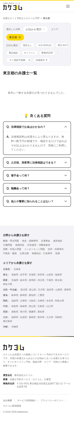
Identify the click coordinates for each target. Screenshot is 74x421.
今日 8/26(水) (45, 45)
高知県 (41, 311)
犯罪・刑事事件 (56, 249)
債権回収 (19, 245)
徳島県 (14, 311)
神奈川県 (7, 284)
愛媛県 (32, 311)
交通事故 (45, 240)
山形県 (49, 274)
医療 (57, 253)
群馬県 (32, 280)
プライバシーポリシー (52, 400)
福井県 (50, 289)
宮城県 (32, 274)
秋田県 (41, 274)
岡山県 (32, 306)
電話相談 (13, 53)
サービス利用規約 (26, 400)
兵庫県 (41, 300)
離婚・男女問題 (11, 240)
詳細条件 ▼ (42, 60)
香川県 (23, 311)
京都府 (23, 300)
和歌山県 (59, 300)
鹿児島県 (7, 321)
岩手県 (23, 274)
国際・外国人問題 (12, 249)
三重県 (41, 295)
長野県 (67, 289)
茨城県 (14, 280)
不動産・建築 (10, 253)
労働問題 (7, 245)
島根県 (23, 306)
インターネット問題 (34, 249)
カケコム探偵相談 (12, 405)
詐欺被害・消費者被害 (38, 245)
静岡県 (23, 295)
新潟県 (23, 289)
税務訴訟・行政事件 (42, 253)
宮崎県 (58, 317)
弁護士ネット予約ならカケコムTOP (21, 18)
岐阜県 (14, 295)
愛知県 (32, 295)
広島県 (41, 306)
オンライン (29, 53)
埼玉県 (41, 280)
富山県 (32, 289)
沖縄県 (14, 326)
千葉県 (49, 280)
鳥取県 (14, 306)
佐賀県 (23, 317)
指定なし (27, 45)
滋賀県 (14, 300)
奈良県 (49, 300)
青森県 (14, 274)
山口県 (49, 306)
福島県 (58, 274)
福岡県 (14, 317)
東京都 (58, 280)
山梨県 (58, 289)
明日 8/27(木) (64, 45)
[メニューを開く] (68, 6)
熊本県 (41, 317)
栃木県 (23, 280)
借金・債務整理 (30, 240)
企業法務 (24, 253)
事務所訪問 (47, 53)
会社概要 (7, 400)
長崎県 (32, 317)
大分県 (49, 317)
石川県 (41, 289)
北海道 (17, 269)
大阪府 (32, 300)
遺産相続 (57, 240)
